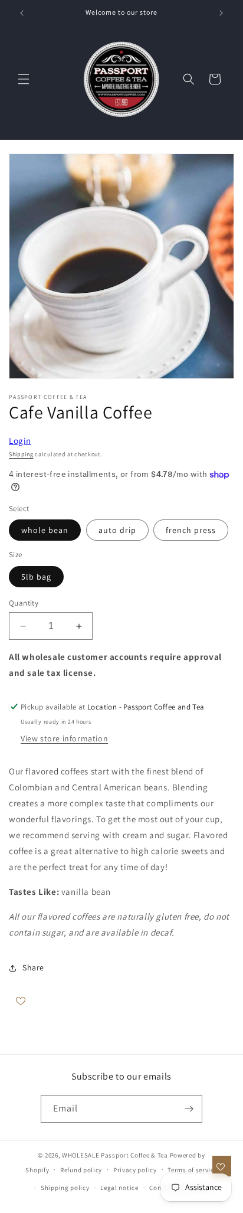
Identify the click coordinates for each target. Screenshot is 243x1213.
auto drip (117, 530)
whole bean (44, 530)
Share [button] (33, 967)
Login (20, 440)
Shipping (21, 454)
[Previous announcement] (22, 13)
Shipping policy (65, 1187)
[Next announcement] (221, 13)
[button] (24, 79)
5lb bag (36, 576)
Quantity (23, 603)
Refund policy (81, 1170)
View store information (64, 738)
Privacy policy (135, 1170)
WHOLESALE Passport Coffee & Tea (115, 1155)
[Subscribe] (189, 1109)
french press (191, 530)
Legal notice (119, 1187)
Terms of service (192, 1170)
